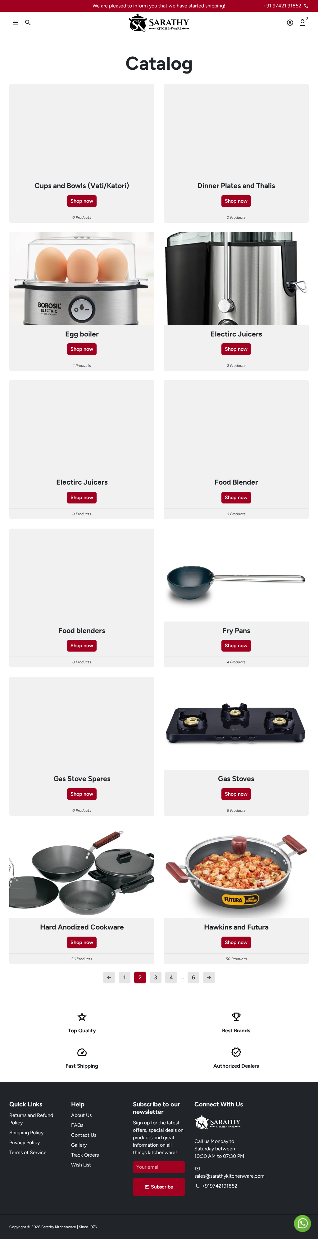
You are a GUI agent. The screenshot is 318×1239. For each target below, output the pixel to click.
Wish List (81, 1165)
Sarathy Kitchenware (58, 1227)
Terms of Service (28, 1152)
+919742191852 (216, 1186)
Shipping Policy (26, 1133)
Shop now (81, 201)
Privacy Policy (24, 1142)
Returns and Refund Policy (31, 1119)
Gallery (79, 1145)
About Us (81, 1115)
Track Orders (85, 1155)
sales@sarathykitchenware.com (229, 1172)
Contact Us (83, 1135)
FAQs (77, 1125)
